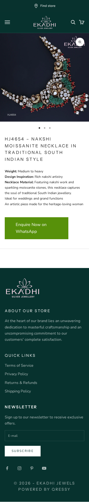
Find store (47, 6)
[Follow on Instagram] (19, 468)
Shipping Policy (18, 391)
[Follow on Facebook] (7, 468)
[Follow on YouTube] (44, 468)
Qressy (61, 489)
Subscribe (23, 451)
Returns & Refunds (21, 382)
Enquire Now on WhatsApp (31, 228)
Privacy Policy (16, 374)
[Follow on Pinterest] (31, 468)
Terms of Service (19, 365)
